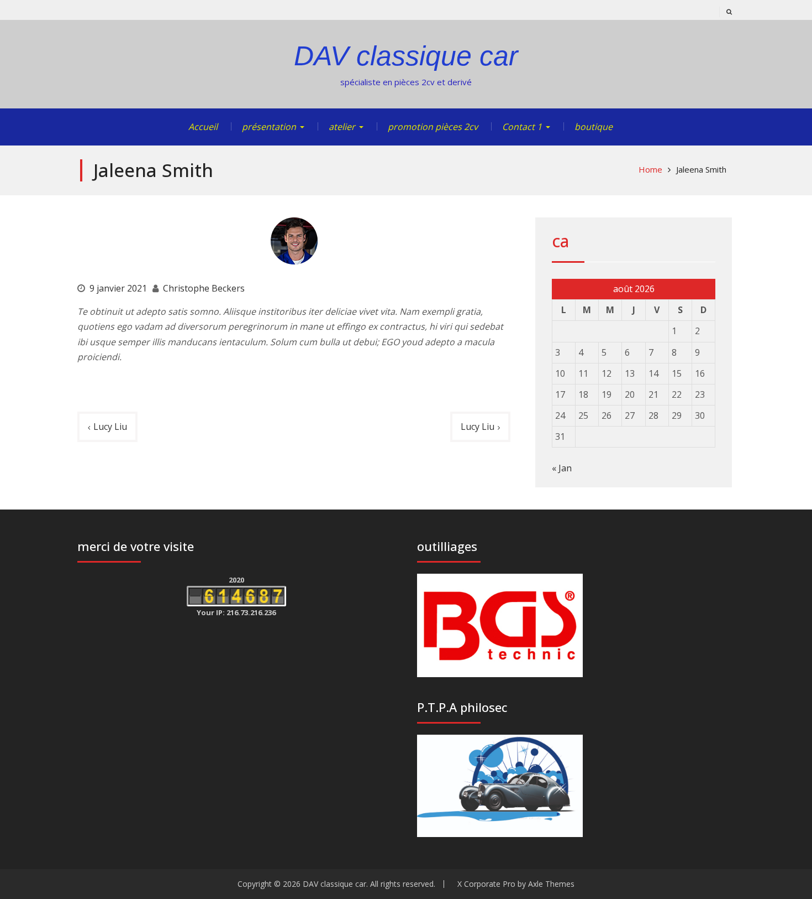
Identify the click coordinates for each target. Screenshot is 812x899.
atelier (342, 127)
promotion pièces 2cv (433, 127)
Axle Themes (551, 884)
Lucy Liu (110, 426)
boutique (593, 127)
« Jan (562, 468)
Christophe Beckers (204, 288)
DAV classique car (406, 55)
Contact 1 (522, 127)
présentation (269, 127)
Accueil (203, 127)
